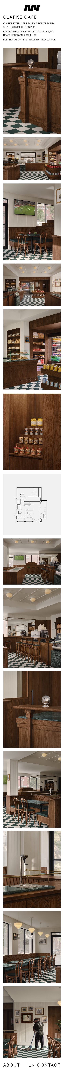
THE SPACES (42, 31)
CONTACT (49, 1065)
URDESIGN (17, 35)
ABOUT (11, 1065)
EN (32, 1065)
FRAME (31, 31)
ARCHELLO (30, 35)
